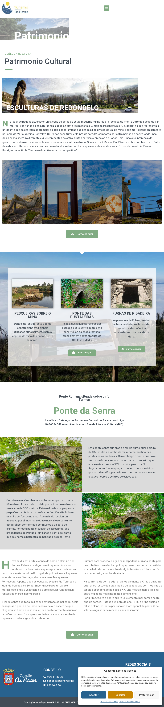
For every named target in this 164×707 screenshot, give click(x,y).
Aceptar (93, 694)
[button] (106, 8)
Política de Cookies (109, 701)
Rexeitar (120, 694)
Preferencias (146, 694)
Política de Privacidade (129, 701)
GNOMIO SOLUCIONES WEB (61, 702)
